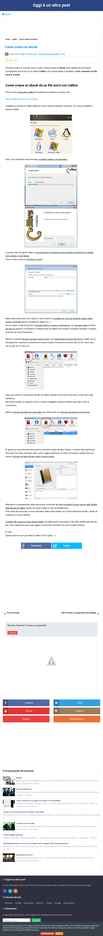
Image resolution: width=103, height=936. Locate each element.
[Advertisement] (51, 26)
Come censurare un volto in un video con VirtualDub (38, 801)
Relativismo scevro (24, 855)
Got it (59, 933)
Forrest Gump (13, 613)
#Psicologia (29, 903)
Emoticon (12, 633)
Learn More (47, 933)
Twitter (67, 545)
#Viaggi (57, 903)
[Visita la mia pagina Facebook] (5, 891)
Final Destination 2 (24, 789)
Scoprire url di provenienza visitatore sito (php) (23, 812)
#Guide (18, 903)
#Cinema (9, 903)
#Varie (49, 903)
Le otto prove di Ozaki (25, 823)
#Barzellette (68, 903)
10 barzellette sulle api (13, 835)
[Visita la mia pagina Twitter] (10, 891)
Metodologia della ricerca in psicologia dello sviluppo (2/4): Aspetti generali (35, 843)
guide (16, 60)
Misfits (19, 778)
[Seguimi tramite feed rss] (15, 891)
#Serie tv (40, 903)
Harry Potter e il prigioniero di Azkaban (78, 613)
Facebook (36, 545)
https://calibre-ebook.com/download (21, 99)
